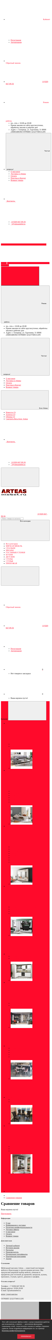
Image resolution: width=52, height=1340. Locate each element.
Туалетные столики (20, 1055)
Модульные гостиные (21, 909)
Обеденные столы (19, 1050)
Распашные (17, 849)
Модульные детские (20, 1003)
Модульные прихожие (21, 1147)
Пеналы (16, 858)
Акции (8, 1259)
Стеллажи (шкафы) (20, 851)
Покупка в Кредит (18, 178)
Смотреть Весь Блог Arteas (17, 419)
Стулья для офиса (20, 1102)
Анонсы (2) (10, 415)
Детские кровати (19, 1005)
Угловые (15, 856)
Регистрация (16, 40)
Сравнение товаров (14, 1198)
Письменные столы (20, 1048)
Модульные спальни (20, 793)
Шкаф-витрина (18, 860)
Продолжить (6, 1214)
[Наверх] (20, 1311)
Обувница (16, 1151)
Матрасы (16, 798)
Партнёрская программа (16, 1256)
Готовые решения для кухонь (24, 956)
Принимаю (26, 1336)
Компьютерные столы (21, 1057)
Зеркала (15, 791)
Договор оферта (12, 1230)
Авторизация (16, 42)
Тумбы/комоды (19, 800)
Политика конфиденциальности (19, 1227)
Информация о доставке (16, 1225)
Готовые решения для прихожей (25, 1149)
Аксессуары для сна (20, 802)
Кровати (16, 795)
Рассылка (10, 1250)
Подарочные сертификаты (17, 1254)
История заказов (12, 1248)
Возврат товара (17, 180)
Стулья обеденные (19, 1099)
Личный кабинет (13, 1246)
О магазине (15, 172)
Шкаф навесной (18, 862)
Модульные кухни (21, 958)
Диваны (16, 746)
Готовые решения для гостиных (26, 907)
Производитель (12, 1252)
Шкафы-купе (18, 853)
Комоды (16, 913)
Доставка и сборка (18, 174)
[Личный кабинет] (24, 646)
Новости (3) (11, 412)
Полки (15, 847)
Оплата (14, 176)
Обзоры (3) (10, 417)
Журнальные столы (20, 1052)
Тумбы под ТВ (18, 911)
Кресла (15, 744)
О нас (8, 1223)
